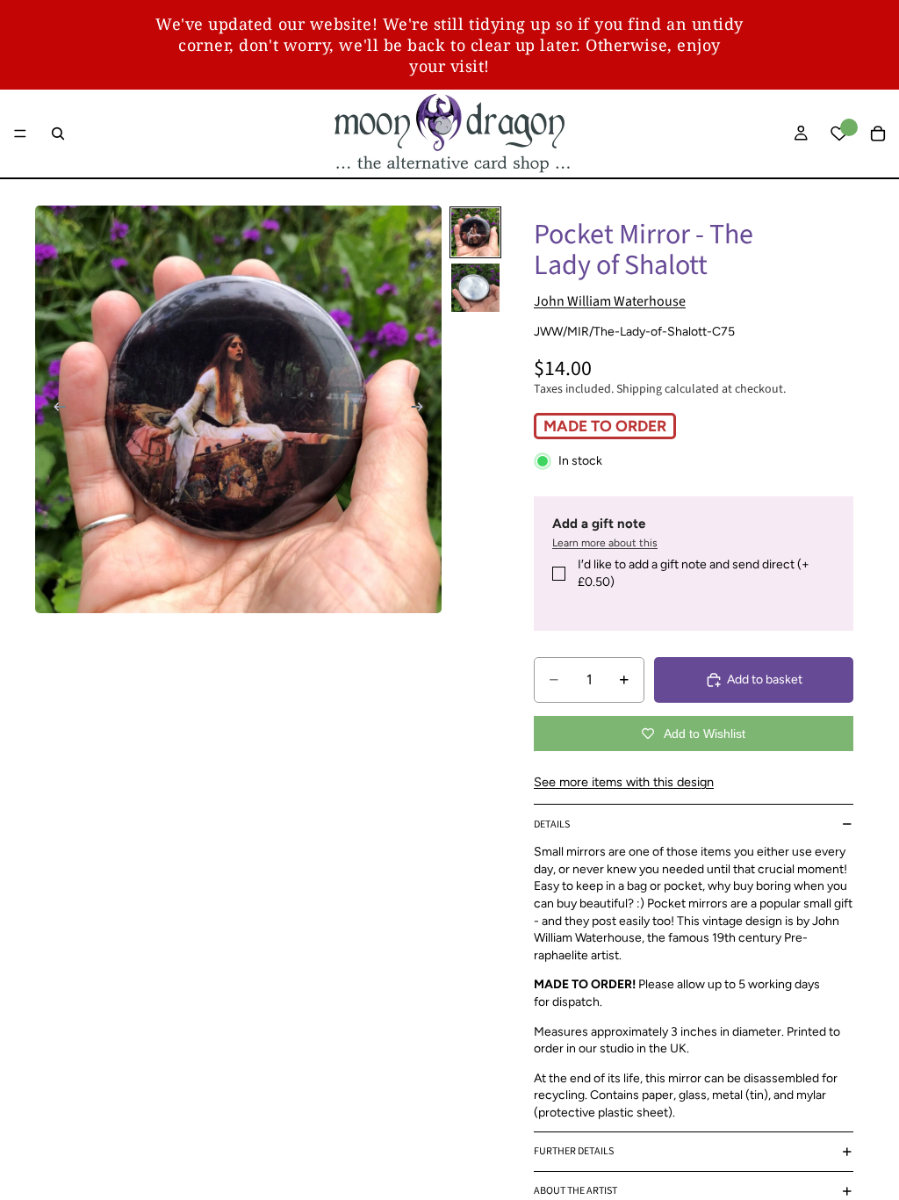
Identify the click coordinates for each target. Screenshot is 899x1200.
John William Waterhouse (610, 301)
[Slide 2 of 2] (475, 288)
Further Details (574, 1151)
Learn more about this (605, 543)
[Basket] (878, 133)
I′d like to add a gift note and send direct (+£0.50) (693, 573)
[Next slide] (422, 409)
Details (552, 824)
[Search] (58, 133)
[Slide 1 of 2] (475, 232)
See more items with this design (624, 782)
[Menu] (20, 133)
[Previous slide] (54, 409)
